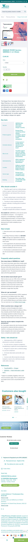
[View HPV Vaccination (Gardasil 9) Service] (7, 400)
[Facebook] (4, 90)
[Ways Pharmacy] (5, 6)
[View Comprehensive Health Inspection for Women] (19, 400)
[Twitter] (7, 90)
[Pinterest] (10, 90)
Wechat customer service (10, 485)
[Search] (25, 6)
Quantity (5, 67)
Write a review (14, 443)
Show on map (4, 497)
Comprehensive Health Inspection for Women (19, 408)
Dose (4, 60)
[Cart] (7, 540)
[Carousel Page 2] (14, 417)
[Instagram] (3, 509)
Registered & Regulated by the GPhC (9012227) (15, 457)
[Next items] (26, 405)
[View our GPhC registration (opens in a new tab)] (7, 86)
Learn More (6, 427)
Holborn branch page (20, 302)
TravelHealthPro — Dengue (11, 368)
